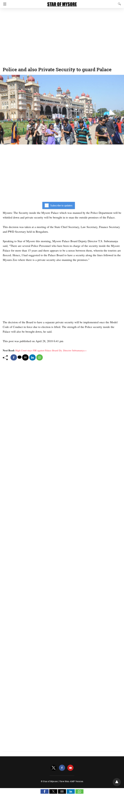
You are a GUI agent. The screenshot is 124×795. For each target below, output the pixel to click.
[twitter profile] (54, 768)
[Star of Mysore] (62, 3)
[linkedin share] (32, 357)
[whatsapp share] (39, 357)
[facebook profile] (62, 768)
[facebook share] (13, 357)
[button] (45, 791)
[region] (62, 36)
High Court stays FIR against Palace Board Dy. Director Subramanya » (51, 350)
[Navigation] (4, 4)
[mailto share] (25, 357)
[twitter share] (19, 357)
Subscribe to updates (61, 205)
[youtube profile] (70, 768)
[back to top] (117, 782)
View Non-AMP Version (71, 781)
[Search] (119, 4)
